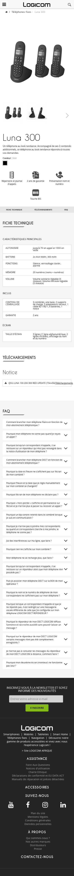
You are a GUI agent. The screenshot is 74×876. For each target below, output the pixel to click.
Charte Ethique (38, 772)
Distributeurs (38, 845)
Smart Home (60, 734)
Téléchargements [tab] (43, 209)
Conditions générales (38, 820)
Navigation (37, 738)
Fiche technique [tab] (14, 209)
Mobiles (28, 734)
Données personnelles (37, 824)
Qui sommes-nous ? (38, 838)
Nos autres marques (38, 841)
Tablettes (43, 734)
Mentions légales (38, 816)
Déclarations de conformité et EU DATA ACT (38, 775)
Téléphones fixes (21, 11)
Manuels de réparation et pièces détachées (38, 779)
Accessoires (37, 787)
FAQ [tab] (66, 209)
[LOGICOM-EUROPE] (36, 4)
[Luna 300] (13, 112)
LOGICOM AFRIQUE (40, 750)
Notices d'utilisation (38, 768)
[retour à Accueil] (6, 11)
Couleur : (10, 158)
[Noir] (5, 163)
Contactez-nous (37, 857)
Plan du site (38, 813)
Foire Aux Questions (38, 764)
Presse (38, 848)
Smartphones (11, 734)
